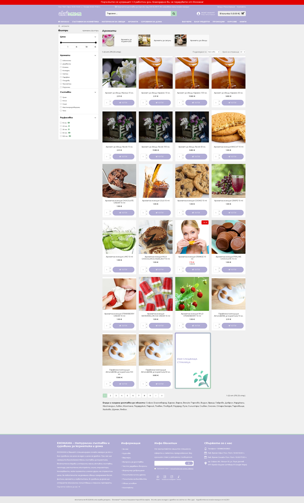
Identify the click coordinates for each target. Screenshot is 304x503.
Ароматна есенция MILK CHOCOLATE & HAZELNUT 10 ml (156, 258)
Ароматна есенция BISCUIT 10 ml (228, 147)
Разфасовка (66, 117)
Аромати (65, 55)
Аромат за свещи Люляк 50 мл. (192, 147)
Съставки (65, 92)
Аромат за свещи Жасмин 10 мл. (119, 93)
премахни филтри (91, 30)
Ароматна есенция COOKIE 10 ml (192, 201)
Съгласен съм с (175, 469)
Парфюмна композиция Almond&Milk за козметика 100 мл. (119, 372)
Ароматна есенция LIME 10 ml (119, 257)
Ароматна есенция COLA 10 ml (155, 201)
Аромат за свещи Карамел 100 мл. (192, 93)
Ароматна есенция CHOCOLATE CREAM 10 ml (119, 202)
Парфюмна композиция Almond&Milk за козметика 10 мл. (228, 315)
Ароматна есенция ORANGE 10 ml (192, 258)
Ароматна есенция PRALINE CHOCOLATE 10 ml (228, 258)
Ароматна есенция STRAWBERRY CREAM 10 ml (119, 315)
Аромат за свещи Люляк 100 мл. (156, 147)
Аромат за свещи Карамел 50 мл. (228, 93)
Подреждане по (200, 52)
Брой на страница (231, 52)
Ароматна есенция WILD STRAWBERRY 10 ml (192, 315)
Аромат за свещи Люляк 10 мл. (119, 147)
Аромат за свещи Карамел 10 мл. (155, 93)
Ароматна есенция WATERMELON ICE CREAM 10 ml (155, 315)
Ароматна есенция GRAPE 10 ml (228, 201)
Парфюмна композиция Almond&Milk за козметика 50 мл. (155, 371)
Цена (63, 37)
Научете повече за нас (67, 487)
